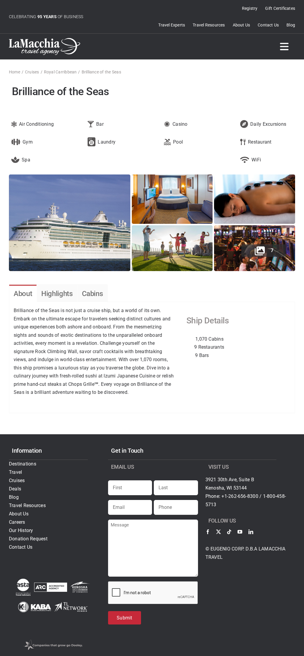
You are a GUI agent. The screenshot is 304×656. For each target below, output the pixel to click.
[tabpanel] (152, 357)
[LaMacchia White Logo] (44, 40)
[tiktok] (229, 531)
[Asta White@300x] (23, 581)
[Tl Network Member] (71, 604)
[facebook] (207, 531)
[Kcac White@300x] (80, 584)
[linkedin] (250, 531)
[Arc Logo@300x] (50, 585)
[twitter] (218, 531)
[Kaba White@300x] (34, 604)
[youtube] (240, 531)
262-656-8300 (243, 496)
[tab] (23, 293)
